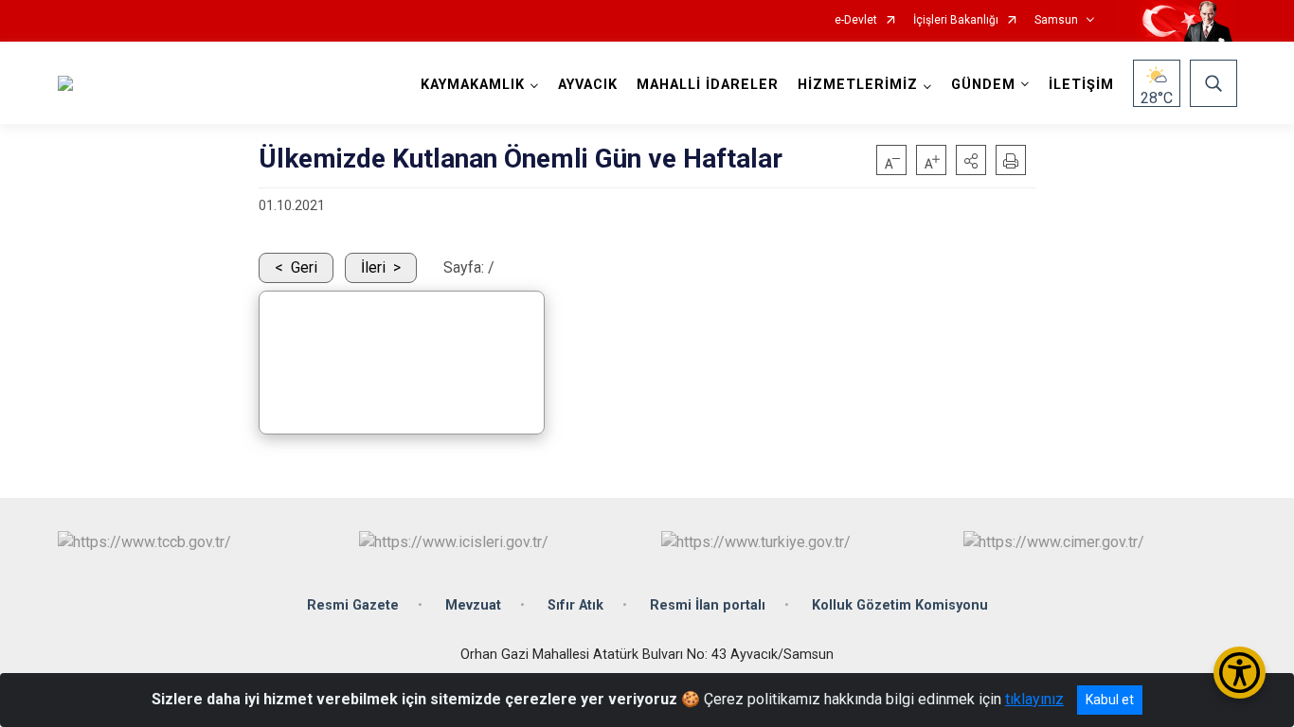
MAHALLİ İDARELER (708, 85)
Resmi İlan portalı (707, 605)
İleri (373, 267)
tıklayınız (1034, 699)
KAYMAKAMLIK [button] (473, 85)
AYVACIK (588, 85)
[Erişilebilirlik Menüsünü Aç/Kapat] (1239, 673)
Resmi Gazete (353, 605)
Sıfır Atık (575, 605)
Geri (304, 267)
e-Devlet (856, 20)
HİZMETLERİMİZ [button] (858, 85)
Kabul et (1110, 699)
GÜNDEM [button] (983, 85)
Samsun (1056, 20)
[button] (971, 160)
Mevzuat (473, 605)
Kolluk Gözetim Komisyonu (900, 605)
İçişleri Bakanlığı (955, 20)
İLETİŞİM (1081, 85)
